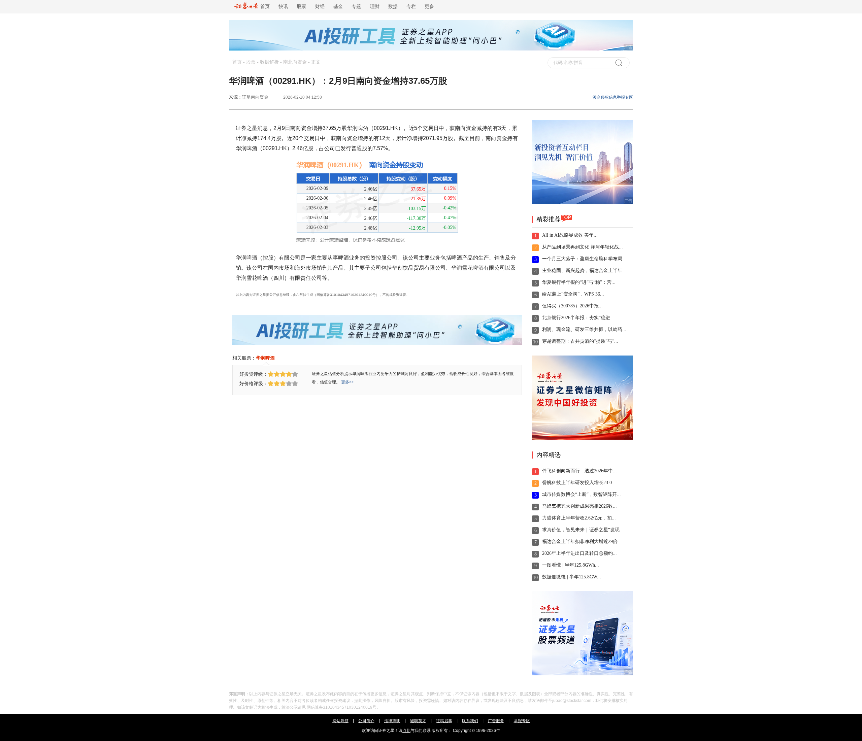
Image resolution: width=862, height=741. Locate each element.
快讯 (283, 6)
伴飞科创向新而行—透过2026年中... (579, 470)
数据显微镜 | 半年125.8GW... (571, 576)
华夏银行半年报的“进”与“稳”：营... (579, 282)
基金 (338, 6)
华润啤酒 (265, 358)
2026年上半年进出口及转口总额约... (579, 553)
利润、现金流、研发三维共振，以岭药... (584, 329)
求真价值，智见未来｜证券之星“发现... (583, 529)
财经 (320, 6)
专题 (356, 6)
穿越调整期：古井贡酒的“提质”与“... (580, 341)
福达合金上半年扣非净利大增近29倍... (582, 541)
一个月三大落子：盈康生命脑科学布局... (584, 258)
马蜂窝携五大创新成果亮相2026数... (579, 506)
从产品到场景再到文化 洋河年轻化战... (582, 246)
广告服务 (496, 720)
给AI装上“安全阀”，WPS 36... (573, 294)
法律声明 (392, 720)
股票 (301, 6)
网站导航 (340, 720)
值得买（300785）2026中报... (572, 305)
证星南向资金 (255, 97)
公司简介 (366, 720)
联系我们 (470, 720)
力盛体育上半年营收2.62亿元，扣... (579, 517)
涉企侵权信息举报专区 (613, 97)
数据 (393, 6)
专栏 (411, 6)
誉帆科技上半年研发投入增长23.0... (579, 482)
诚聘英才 (418, 720)
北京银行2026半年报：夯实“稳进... (578, 317)
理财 (374, 6)
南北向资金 (295, 62)
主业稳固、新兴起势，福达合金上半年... (584, 270)
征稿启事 (444, 720)
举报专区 (522, 720)
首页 (264, 6)
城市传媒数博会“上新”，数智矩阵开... (581, 494)
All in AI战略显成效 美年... (570, 235)
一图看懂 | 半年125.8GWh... (570, 565)
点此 (406, 730)
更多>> (347, 382)
